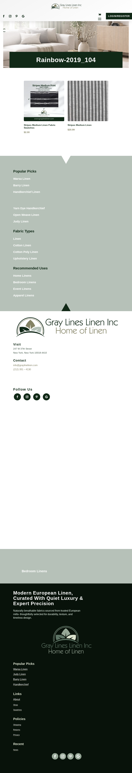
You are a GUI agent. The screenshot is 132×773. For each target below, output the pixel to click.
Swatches (17, 710)
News (15, 750)
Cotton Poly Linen (25, 252)
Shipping (17, 725)
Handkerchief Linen (26, 192)
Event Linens (22, 288)
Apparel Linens (23, 295)
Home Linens (22, 275)
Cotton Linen (22, 245)
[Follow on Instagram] (10, 16)
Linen (17, 238)
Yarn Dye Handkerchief (29, 208)
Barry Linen (21, 185)
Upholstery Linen (25, 258)
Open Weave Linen (26, 214)
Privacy (16, 735)
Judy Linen (20, 221)
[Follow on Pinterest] (16, 16)
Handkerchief (20, 684)
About (16, 699)
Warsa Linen (21, 178)
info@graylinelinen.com (25, 365)
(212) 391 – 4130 (22, 369)
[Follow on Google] (23, 16)
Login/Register (119, 16)
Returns (16, 730)
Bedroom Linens (24, 282)
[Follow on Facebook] (3, 16)
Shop (15, 705)
